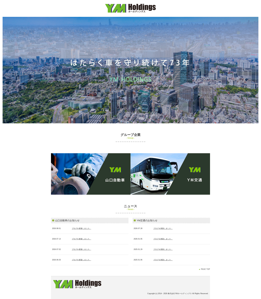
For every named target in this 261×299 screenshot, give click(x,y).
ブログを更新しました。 (81, 228)
